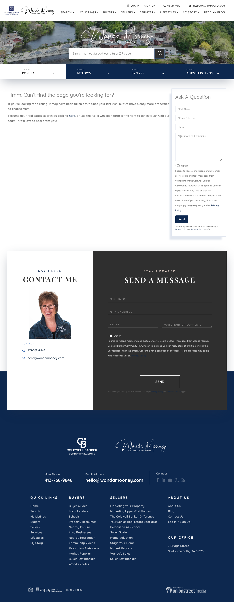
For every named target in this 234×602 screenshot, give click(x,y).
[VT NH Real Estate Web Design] (186, 590)
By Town (84, 73)
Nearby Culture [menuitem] (79, 527)
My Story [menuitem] (190, 12)
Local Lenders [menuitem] (78, 511)
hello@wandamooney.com (209, 5)
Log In (135, 5)
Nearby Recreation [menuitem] (82, 537)
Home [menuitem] (34, 506)
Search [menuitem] (66, 12)
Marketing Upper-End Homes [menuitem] (130, 511)
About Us (174, 506)
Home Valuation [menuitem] (121, 537)
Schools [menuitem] (74, 516)
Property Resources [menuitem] (82, 522)
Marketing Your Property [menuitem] (127, 506)
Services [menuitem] (146, 12)
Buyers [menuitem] (108, 12)
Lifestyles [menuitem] (168, 12)
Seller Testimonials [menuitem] (123, 559)
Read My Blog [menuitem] (214, 12)
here (72, 115)
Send (181, 219)
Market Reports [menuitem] (79, 553)
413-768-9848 (173, 5)
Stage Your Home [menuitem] (122, 543)
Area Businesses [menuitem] (80, 532)
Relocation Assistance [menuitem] (84, 548)
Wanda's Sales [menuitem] (79, 564)
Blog (171, 511)
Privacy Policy (181, 229)
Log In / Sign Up (179, 522)
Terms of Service (198, 229)
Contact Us (175, 516)
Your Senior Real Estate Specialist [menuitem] (133, 522)
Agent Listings (199, 73)
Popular (29, 73)
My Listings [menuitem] (87, 12)
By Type (138, 73)
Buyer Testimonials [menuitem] (82, 559)
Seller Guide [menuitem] (118, 532)
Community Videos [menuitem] (82, 543)
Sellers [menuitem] (127, 12)
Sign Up (149, 5)
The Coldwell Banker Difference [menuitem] (132, 516)
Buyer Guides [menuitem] (78, 506)
